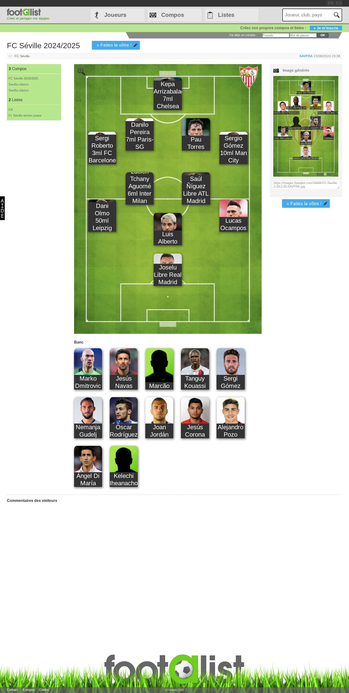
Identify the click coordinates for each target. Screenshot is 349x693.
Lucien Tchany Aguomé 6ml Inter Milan (139, 186)
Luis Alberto (167, 238)
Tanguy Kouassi (195, 382)
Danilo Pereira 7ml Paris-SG (140, 135)
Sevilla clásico (18, 84)
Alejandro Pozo (230, 431)
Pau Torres (195, 143)
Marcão (159, 385)
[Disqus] (42, 566)
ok (323, 35)
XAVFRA (306, 56)
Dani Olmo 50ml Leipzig (102, 216)
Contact (12, 690)
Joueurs (115, 15)
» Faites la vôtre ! (114, 44)
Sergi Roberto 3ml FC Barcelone (102, 149)
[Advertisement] (34, 199)
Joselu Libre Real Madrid (168, 275)
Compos (172, 15)
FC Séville (22, 56)
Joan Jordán (159, 431)
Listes (226, 15)
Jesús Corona (195, 431)
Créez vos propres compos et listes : (289, 28)
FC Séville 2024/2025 (23, 78)
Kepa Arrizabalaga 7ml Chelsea (168, 95)
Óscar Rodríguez (124, 431)
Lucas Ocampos (233, 224)
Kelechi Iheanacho (124, 479)
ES (338, 3)
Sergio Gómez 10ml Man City (233, 149)
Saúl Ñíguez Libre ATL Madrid (196, 189)
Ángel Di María (87, 479)
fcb (11, 109)
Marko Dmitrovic (88, 382)
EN (330, 3)
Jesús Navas (123, 382)
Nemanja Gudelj (88, 431)
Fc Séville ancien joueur (25, 115)
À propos (28, 690)
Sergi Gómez (231, 382)
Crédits (44, 690)
